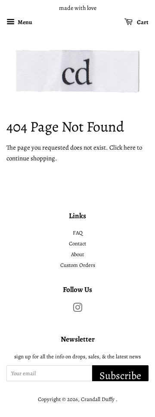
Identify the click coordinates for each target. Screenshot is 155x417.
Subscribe (120, 375)
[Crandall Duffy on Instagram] (77, 309)
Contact (77, 243)
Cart (142, 22)
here (130, 147)
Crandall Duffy (98, 399)
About (77, 254)
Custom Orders (77, 265)
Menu (24, 22)
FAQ (78, 232)
